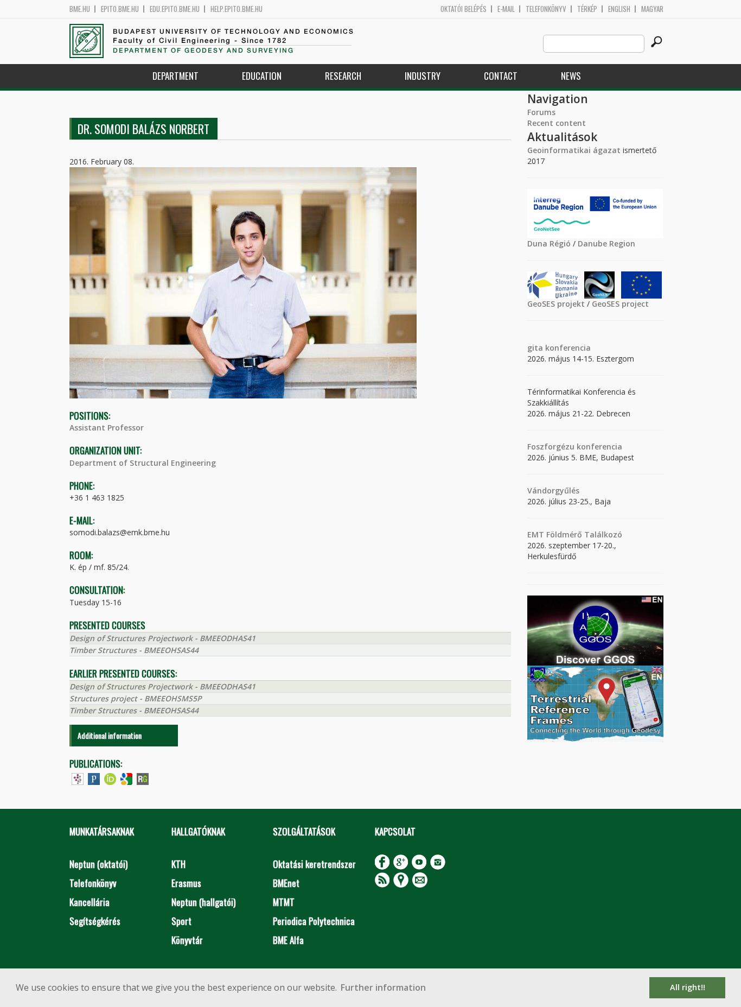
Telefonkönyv (546, 8)
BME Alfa (288, 940)
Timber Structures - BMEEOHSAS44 (134, 650)
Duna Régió (549, 243)
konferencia (567, 348)
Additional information (110, 735)
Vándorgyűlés (553, 490)
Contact (501, 76)
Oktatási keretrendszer (314, 864)
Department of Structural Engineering (142, 463)
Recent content (556, 123)
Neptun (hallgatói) (203, 902)
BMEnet (286, 883)
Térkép (587, 8)
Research (343, 76)
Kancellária (89, 902)
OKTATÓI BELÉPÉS (463, 8)
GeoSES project (620, 304)
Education (262, 76)
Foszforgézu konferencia (574, 446)
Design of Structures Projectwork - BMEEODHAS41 (162, 638)
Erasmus (186, 883)
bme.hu (79, 8)
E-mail (506, 8)
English (619, 8)
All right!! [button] (687, 987)
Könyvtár (187, 940)
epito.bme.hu (120, 8)
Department (175, 76)
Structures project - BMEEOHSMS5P (135, 698)
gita (535, 348)
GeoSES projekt (556, 304)
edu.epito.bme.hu (175, 8)
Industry (422, 76)
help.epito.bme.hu (236, 8)
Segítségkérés (94, 921)
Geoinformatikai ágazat (574, 150)
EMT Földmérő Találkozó (574, 534)
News (571, 76)
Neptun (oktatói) (98, 864)
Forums (541, 112)
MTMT (284, 902)
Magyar (652, 8)
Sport (181, 921)
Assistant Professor (106, 427)
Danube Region (606, 243)
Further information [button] (383, 987)
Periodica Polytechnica (314, 921)
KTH (178, 864)
